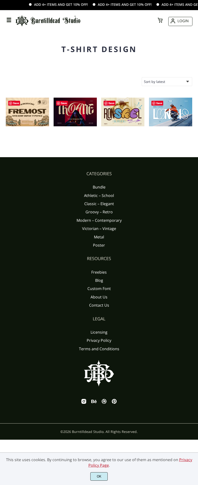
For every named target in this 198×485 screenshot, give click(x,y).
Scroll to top (193, 195)
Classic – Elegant (99, 203)
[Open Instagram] (84, 402)
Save (16, 103)
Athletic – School (99, 195)
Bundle (99, 187)
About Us (99, 297)
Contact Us (99, 305)
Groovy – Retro (99, 212)
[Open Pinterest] (114, 402)
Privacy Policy (99, 340)
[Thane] (75, 112)
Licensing (99, 332)
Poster (99, 245)
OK (99, 476)
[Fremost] (27, 112)
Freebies (99, 272)
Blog (99, 280)
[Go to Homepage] (48, 27)
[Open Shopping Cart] (160, 21)
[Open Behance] (94, 402)
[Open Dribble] (104, 402)
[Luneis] (170, 112)
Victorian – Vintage (99, 228)
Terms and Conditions (99, 348)
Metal (99, 237)
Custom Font (99, 288)
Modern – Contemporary (99, 220)
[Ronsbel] (122, 112)
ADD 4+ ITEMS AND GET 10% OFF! (56, 4)
